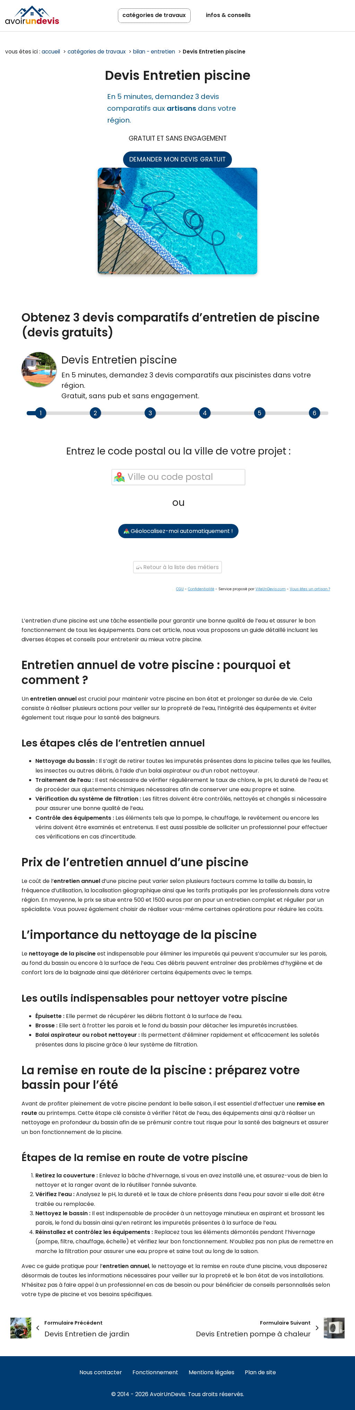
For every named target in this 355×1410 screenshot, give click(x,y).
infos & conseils (228, 15)
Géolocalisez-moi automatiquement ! (181, 531)
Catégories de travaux (154, 15)
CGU (180, 589)
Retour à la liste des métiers (180, 567)
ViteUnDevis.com (271, 589)
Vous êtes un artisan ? (310, 589)
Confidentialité (201, 589)
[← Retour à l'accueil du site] (32, 15)
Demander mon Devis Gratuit (177, 159)
